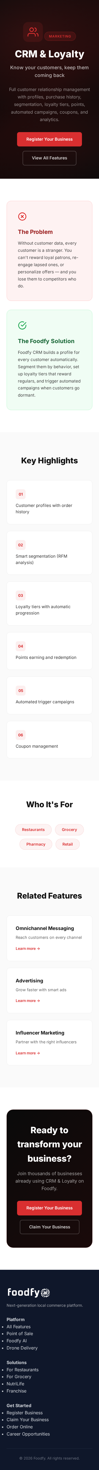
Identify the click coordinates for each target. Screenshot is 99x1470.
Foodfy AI (17, 1340)
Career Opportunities (28, 1434)
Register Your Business (49, 139)
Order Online (20, 1426)
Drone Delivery (22, 1348)
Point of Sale (20, 1333)
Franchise (16, 1391)
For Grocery (19, 1376)
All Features (19, 1326)
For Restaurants (22, 1369)
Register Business (25, 1412)
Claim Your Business (49, 1227)
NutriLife (15, 1383)
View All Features (49, 158)
